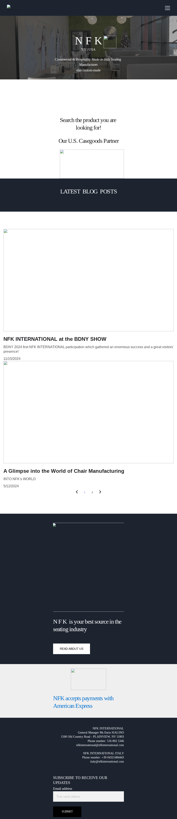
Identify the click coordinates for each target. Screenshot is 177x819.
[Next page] (100, 492)
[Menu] (167, 8)
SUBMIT (67, 811)
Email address (62, 788)
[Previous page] (77, 492)
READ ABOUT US (71, 648)
